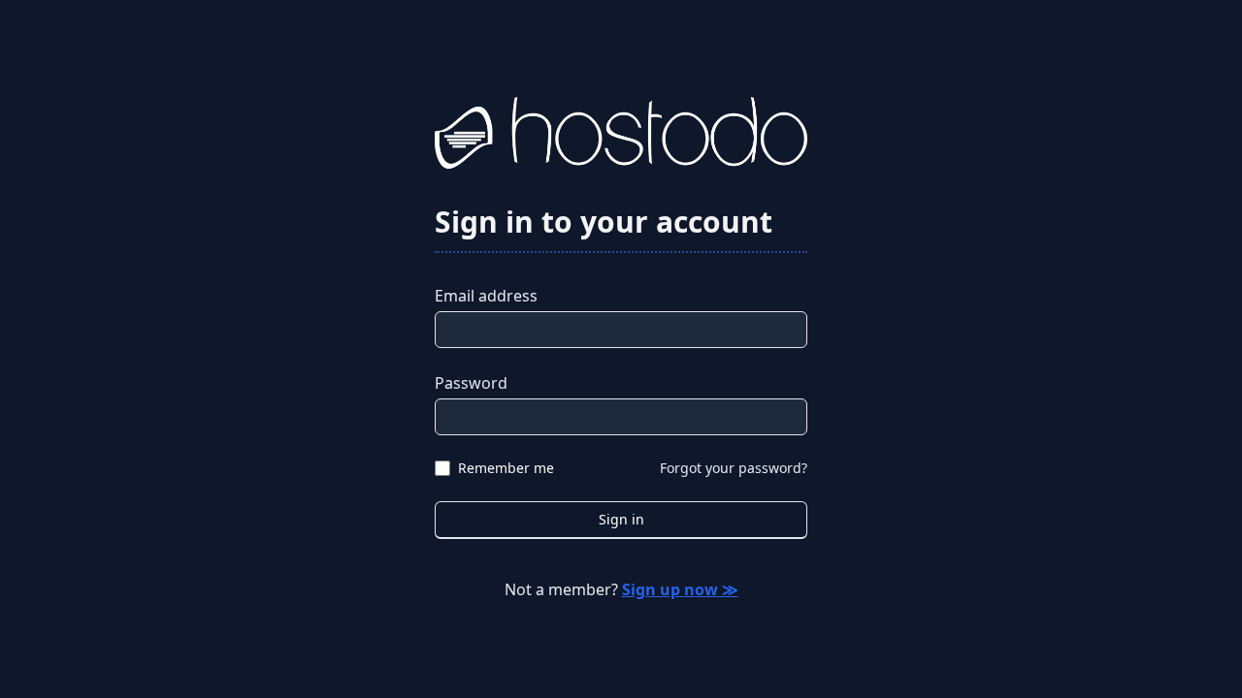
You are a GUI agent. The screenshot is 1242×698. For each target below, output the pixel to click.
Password (471, 383)
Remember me (506, 468)
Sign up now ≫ (680, 589)
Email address (486, 295)
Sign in (621, 519)
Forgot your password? (733, 468)
